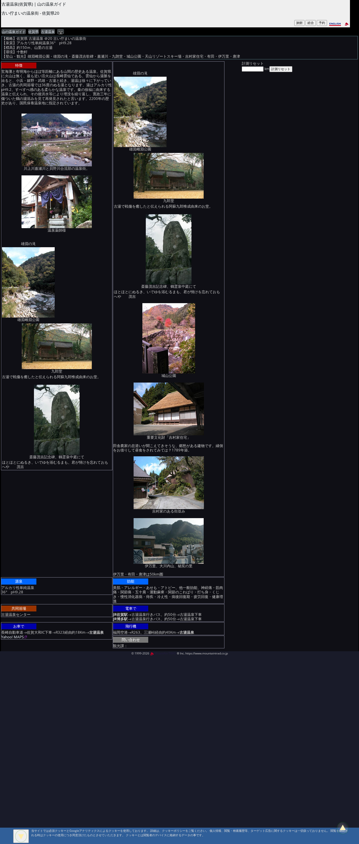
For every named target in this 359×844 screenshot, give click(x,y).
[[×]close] (21, 836)
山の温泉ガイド (14, 32)
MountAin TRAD (165, 653)
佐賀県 (33, 32)
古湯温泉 (48, 32)
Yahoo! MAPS (12, 637)
